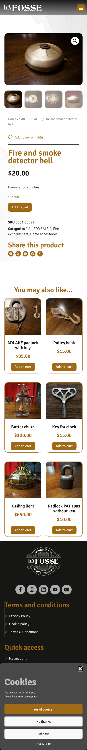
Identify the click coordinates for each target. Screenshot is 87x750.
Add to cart (20, 207)
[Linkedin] (43, 589)
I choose (44, 734)
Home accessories (44, 234)
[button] (80, 669)
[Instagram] (32, 589)
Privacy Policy (43, 744)
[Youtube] (55, 589)
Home (12, 119)
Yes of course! (44, 709)
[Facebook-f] (20, 589)
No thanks (43, 722)
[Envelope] (67, 589)
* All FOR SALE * (30, 119)
